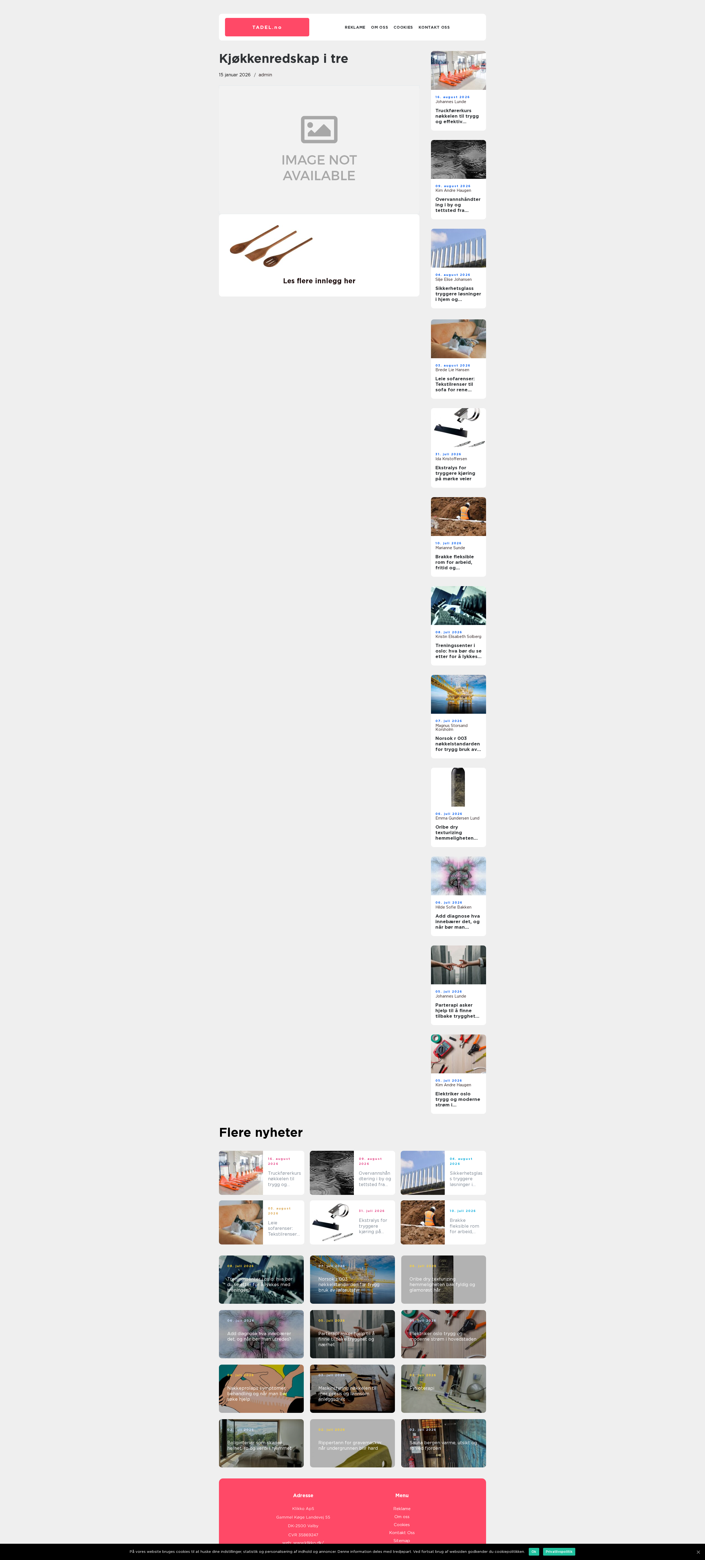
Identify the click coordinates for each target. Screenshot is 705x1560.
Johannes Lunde (450, 102)
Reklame (355, 27)
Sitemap (402, 1540)
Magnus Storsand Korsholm (451, 727)
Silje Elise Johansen (453, 279)
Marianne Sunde (450, 548)
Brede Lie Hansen (452, 370)
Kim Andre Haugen (453, 190)
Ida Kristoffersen (451, 459)
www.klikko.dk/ (308, 1542)
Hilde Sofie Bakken (453, 907)
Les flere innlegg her (319, 281)
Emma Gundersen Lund (457, 818)
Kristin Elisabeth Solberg (458, 636)
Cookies (403, 27)
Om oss (379, 27)
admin (265, 74)
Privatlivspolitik (559, 1552)
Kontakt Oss (434, 27)
